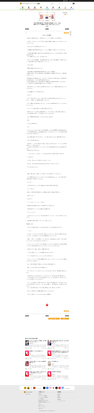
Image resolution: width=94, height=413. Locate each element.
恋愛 (26, 358)
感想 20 (64, 318)
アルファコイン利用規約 (42, 395)
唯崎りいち (53, 353)
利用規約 (40, 394)
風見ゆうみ (31, 374)
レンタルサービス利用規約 (43, 397)
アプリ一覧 (39, 388)
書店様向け (59, 399)
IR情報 (58, 395)
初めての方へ (28, 394)
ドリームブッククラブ (61, 400)
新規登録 (66, 0)
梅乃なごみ (53, 374)
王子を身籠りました (55, 361)
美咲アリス (53, 343)
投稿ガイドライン (41, 405)
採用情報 (58, 397)
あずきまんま (31, 343)
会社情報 (58, 394)
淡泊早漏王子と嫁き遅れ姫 (56, 371)
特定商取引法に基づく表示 (43, 400)
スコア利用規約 (41, 398)
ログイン (72, 0)
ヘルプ (39, 403)
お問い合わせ (40, 408)
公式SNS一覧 (67, 388)
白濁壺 (47, 26)
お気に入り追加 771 (54, 318)
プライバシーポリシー (42, 406)
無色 (30, 353)
